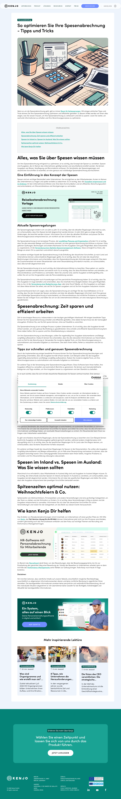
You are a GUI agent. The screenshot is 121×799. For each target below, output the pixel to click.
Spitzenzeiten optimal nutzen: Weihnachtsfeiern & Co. (42, 143)
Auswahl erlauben (60, 420)
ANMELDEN (108, 6)
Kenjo (23, 519)
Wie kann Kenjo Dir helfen (31, 146)
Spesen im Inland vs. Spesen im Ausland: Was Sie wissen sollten (45, 139)
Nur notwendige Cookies (33, 420)
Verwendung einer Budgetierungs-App (46, 284)
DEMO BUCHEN (90, 6)
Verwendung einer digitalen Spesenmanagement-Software (58, 248)
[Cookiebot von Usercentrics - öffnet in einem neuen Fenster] (92, 377)
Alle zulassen (87, 420)
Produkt (37, 6)
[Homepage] (12, 6)
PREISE (76, 6)
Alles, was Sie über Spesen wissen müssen (37, 132)
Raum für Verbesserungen (71, 111)
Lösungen (46, 6)
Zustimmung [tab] (32, 384)
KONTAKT (68, 6)
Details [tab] (60, 384)
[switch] (50, 412)
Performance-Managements (38, 567)
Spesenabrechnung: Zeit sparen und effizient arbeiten (42, 136)
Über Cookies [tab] (88, 384)
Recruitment (34, 563)
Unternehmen (26, 6)
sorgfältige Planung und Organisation (73, 241)
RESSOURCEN (58, 6)
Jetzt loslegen (60, 753)
